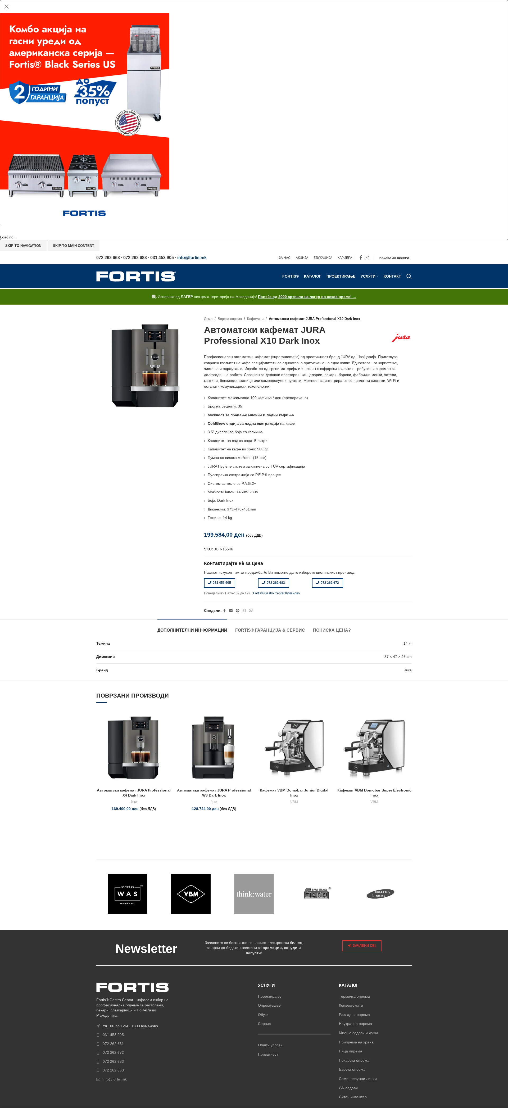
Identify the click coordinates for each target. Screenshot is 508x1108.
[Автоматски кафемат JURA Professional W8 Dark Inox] (213, 747)
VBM (294, 802)
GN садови (348, 1088)
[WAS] (127, 894)
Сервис (264, 1023)
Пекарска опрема (354, 1060)
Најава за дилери (394, 257)
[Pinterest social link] (237, 610)
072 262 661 (113, 1044)
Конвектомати (351, 1005)
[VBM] (191, 894)
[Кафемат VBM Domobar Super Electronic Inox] (374, 747)
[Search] (409, 276)
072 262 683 (276, 583)
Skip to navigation (23, 246)
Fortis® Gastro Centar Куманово (276, 593)
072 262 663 (113, 1070)
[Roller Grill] (380, 894)
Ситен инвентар (353, 1097)
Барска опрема (230, 319)
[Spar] (317, 894)
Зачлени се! (364, 946)
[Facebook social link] (361, 258)
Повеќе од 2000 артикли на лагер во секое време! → (307, 297)
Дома (208, 319)
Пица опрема (350, 1051)
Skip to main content (73, 246)
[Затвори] (6, 6)
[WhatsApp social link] (244, 610)
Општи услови (270, 1045)
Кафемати (255, 319)
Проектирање (270, 996)
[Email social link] (230, 610)
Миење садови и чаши (358, 1033)
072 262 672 (330, 583)
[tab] (192, 627)
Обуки (263, 1014)
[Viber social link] (250, 610)
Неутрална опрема (355, 1023)
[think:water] (254, 894)
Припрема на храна (356, 1042)
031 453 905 (222, 583)
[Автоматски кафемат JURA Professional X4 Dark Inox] (133, 747)
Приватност (268, 1054)
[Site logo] (136, 276)
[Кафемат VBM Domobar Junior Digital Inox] (294, 747)
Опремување (269, 1005)
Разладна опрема (354, 1014)
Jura (133, 802)
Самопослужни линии (358, 1079)
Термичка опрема (354, 996)
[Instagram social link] (367, 258)
